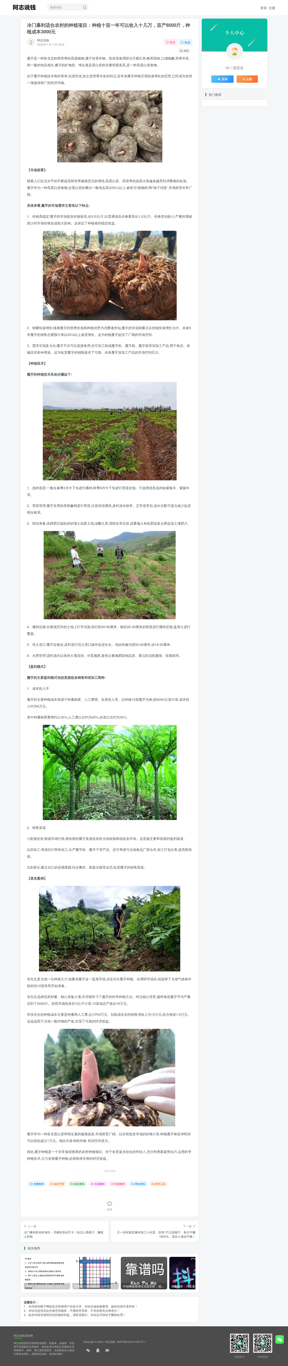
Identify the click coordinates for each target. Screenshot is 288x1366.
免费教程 (39, 1183)
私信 (187, 42)
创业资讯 (79, 1183)
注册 (272, 7)
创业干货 (59, 1183)
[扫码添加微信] (279, 1339)
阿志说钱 (43, 40)
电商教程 (120, 1183)
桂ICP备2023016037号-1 (131, 1341)
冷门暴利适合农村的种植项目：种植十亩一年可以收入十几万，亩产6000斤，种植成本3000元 (108, 28)
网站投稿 (140, 1183)
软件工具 (160, 1183)
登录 (263, 7)
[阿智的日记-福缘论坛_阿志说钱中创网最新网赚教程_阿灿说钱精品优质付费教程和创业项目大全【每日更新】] (24, 6)
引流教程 (99, 1183)
